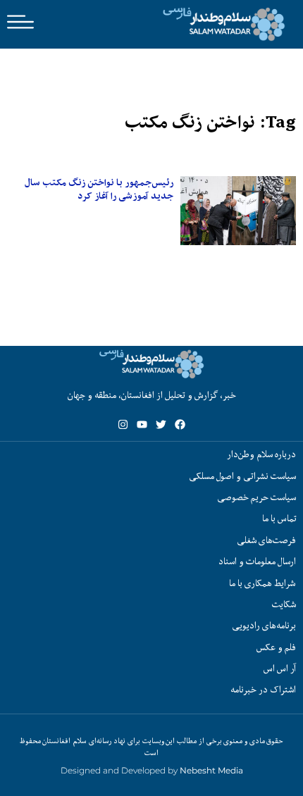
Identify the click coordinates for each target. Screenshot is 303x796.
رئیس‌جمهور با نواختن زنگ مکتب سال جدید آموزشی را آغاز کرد (99, 189)
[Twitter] (161, 424)
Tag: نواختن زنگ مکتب (210, 122)
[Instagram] (122, 424)
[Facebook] (180, 424)
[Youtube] (142, 424)
